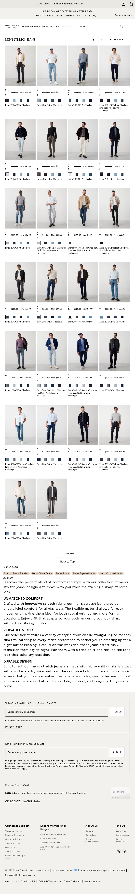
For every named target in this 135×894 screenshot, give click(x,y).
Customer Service (13, 831)
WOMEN (30, 26)
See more (8, 577)
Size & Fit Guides (13, 851)
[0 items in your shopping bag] (131, 4)
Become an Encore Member (53, 834)
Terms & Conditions (68, 763)
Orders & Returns (13, 839)
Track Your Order (13, 843)
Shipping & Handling (14, 835)
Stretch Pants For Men (16, 573)
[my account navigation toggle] (123, 4)
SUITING (45, 26)
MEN (37, 26)
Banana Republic (120, 840)
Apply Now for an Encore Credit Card (55, 848)
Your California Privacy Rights (95, 870)
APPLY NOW (13, 800)
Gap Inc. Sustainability (91, 840)
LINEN (22, 26)
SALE (68, 26)
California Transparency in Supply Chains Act (60, 881)
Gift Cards (10, 847)
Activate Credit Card (50, 843)
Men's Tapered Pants (84, 573)
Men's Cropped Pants (110, 573)
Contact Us (121, 831)
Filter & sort (117, 39)
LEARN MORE (31, 800)
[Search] (121, 26)
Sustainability (11, 875)
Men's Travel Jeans (42, 573)
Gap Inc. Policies (92, 882)
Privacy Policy (13, 726)
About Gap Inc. (29, 875)
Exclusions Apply (123, 15)
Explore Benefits (48, 838)
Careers (89, 831)
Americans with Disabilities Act (20, 881)
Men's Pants (62, 573)
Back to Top (67, 561)
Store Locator (122, 835)
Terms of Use (118, 870)
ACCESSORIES (58, 26)
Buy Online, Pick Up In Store (15, 856)
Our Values (90, 835)
